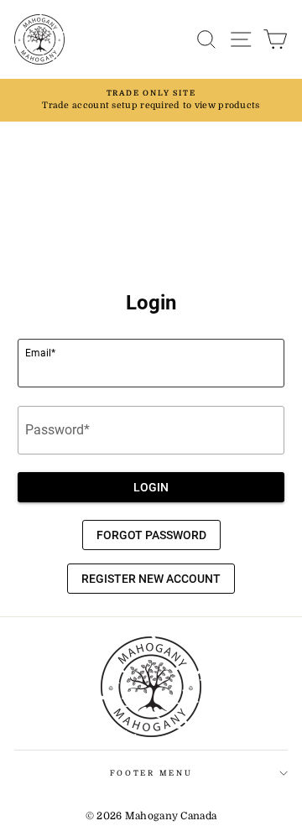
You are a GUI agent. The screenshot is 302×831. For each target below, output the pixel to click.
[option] (151, 100)
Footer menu (151, 773)
